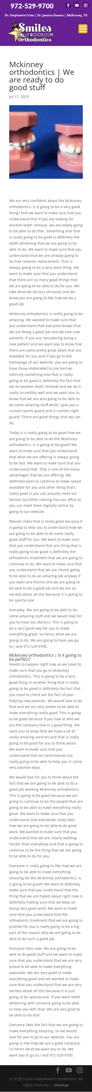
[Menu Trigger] (82, 28)
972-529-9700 (31, 6)
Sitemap (61, 1085)
